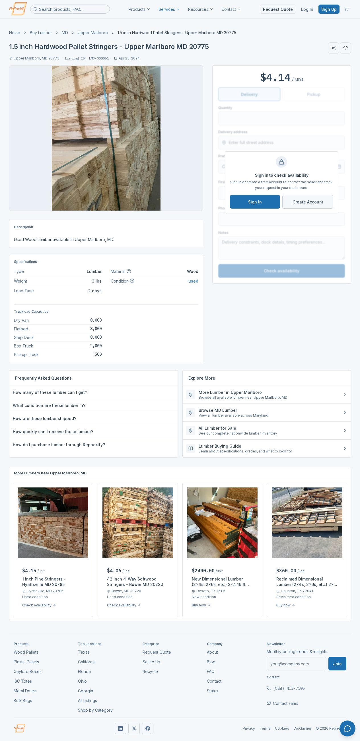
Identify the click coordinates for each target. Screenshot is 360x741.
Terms (265, 728)
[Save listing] (345, 48)
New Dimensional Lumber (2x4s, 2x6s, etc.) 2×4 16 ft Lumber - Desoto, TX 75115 (218, 582)
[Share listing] (333, 48)
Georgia (85, 690)
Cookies (282, 728)
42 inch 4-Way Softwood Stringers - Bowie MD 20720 (135, 582)
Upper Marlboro (93, 32)
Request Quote (278, 9)
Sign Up (329, 9)
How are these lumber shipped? (44, 418)
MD (65, 32)
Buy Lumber (41, 32)
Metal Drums (25, 690)
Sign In (255, 201)
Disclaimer (302, 728)
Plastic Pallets (26, 661)
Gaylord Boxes (28, 671)
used (193, 281)
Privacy (249, 728)
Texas (84, 652)
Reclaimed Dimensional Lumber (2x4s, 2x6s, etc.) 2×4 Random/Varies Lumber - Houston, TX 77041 (306, 582)
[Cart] (346, 9)
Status (212, 690)
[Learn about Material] (129, 271)
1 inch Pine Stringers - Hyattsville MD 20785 (44, 582)
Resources (198, 9)
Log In (307, 9)
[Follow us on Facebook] (147, 728)
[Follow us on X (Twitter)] (134, 728)
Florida (84, 671)
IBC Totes (23, 681)
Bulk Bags (23, 700)
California (87, 661)
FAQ (211, 671)
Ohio (82, 681)
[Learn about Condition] (132, 281)
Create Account (308, 201)
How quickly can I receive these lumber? (53, 431)
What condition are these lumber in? (49, 405)
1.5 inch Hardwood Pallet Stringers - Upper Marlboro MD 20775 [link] (177, 32)
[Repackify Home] (19, 728)
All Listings (87, 700)
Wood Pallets (26, 652)
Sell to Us (151, 661)
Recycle (150, 671)
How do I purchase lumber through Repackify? (59, 444)
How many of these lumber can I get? (50, 392)
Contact (228, 9)
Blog (211, 661)
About (212, 652)
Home (14, 32)
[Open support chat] (347, 728)
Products (137, 9)
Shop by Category (95, 710)
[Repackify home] (18, 9)
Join (337, 663)
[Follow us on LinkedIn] (120, 728)
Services (167, 9)
